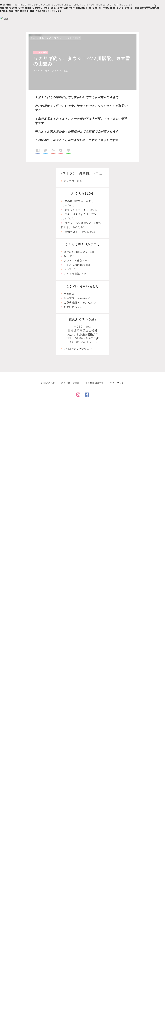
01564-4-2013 (85, 338)
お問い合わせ (72, 306)
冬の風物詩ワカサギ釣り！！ (82, 201)
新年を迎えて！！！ (77, 209)
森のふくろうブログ (50, 38)
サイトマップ (117, 383)
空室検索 (69, 293)
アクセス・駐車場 (70, 383)
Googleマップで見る (76, 348)
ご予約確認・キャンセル (78, 302)
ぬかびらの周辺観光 (76, 251)
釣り (66, 256)
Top (33, 38)
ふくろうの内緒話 (74, 264)
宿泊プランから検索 (76, 298)
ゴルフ (68, 269)
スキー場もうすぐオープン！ (82, 214)
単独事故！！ (73, 231)
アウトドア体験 (73, 260)
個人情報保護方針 (94, 383)
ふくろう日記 (72, 38)
